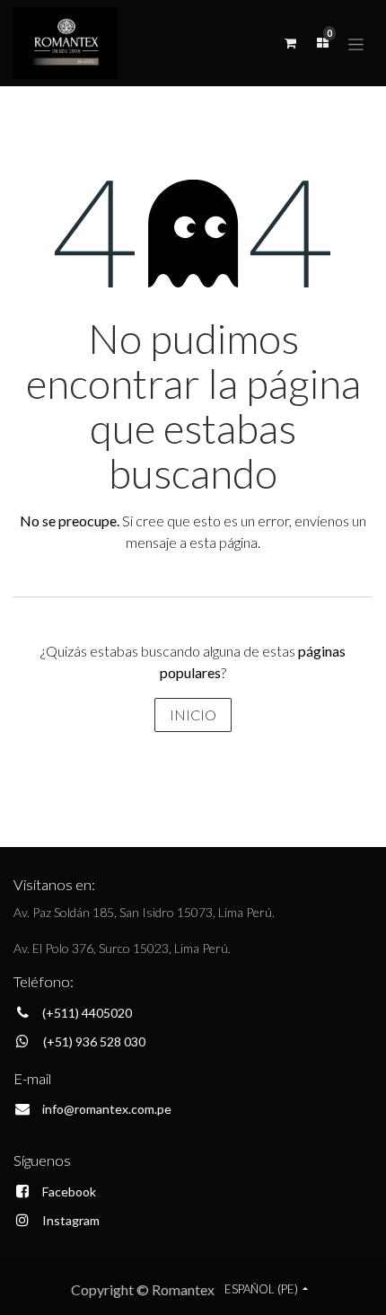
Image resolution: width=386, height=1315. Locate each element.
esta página (223, 542)
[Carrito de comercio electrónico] (290, 43)
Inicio (193, 714)
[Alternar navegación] (356, 42)
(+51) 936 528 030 (94, 1041)
